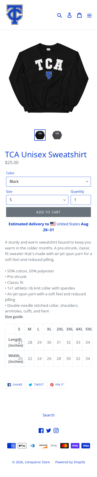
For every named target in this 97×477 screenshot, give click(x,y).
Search (49, 415)
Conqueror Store (37, 462)
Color (10, 173)
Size (9, 191)
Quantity (77, 191)
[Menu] (89, 15)
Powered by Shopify (70, 462)
